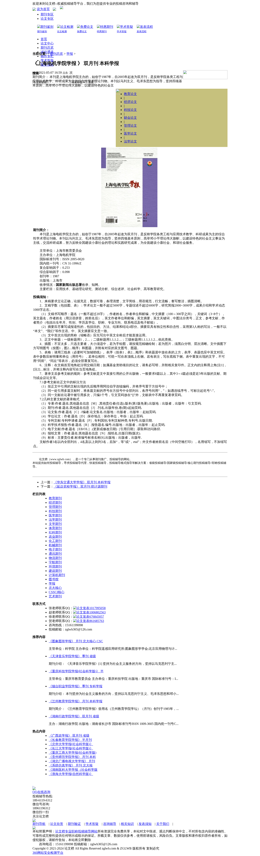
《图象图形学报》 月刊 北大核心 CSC (76, 641)
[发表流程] (145, 26)
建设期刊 (55, 570)
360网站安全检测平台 (47, 852)
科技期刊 (55, 511)
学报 (69, 53)
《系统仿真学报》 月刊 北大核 (71, 765)
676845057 (96, 616)
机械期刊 (55, 545)
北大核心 (55, 587)
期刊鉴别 (42, 31)
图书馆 (53, 579)
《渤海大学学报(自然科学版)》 (71, 774)
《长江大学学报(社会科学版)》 (71, 748)
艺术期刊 (55, 596)
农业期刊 (55, 536)
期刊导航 (39, 824)
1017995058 (97, 608)
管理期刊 (55, 506)
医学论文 (130, 133)
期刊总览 (56, 53)
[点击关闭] (32, 785)
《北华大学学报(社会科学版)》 (71, 744)
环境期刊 (55, 566)
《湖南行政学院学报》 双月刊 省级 (74, 716)
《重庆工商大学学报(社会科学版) (72, 752)
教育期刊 (55, 498)
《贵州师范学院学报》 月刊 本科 (72, 757)
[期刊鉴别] (45, 26)
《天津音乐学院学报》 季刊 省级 (72, 656)
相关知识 (127, 824)
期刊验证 (74, 824)
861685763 (96, 621)
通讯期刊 (55, 553)
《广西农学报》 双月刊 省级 (69, 735)
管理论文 (130, 125)
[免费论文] (85, 26)
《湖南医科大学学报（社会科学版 (73, 769)
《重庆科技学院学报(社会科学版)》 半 (76, 671)
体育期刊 (55, 528)
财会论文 (130, 117)
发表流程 (141, 31)
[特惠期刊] (105, 26)
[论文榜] (61, 8)
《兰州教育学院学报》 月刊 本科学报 (75, 701)
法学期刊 (55, 519)
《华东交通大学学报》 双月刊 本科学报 (82, 482)
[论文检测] (65, 26)
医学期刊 (55, 515)
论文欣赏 (56, 824)
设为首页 (43, 9)
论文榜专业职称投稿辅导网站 (76, 831)
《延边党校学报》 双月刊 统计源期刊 (80, 486)
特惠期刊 (102, 31)
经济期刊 (55, 502)
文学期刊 (55, 524)
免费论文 (82, 31)
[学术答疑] (125, 26)
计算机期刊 (57, 575)
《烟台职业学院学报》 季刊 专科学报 (75, 686)
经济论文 (130, 102)
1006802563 (97, 612)
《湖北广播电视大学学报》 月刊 (72, 761)
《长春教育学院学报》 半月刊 (70, 740)
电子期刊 (55, 549)
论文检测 (62, 31)
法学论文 (130, 141)
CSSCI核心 (56, 592)
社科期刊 (55, 532)
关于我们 (162, 824)
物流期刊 (55, 558)
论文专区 (47, 18)
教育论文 (130, 94)
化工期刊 (55, 541)
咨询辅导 (109, 824)
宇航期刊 (55, 562)
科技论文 (130, 109)
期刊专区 (47, 14)
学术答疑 (122, 31)
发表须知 (145, 824)
